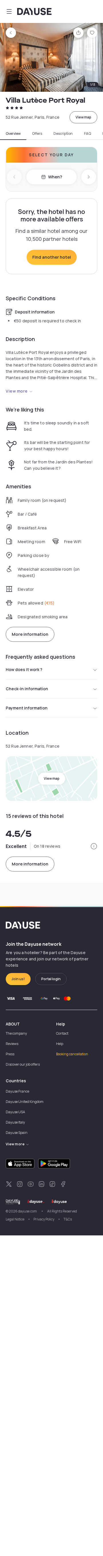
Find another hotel (51, 257)
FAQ (87, 133)
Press (10, 1054)
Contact (62, 1033)
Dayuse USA (15, 1112)
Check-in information (27, 688)
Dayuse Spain (16, 1132)
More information (30, 634)
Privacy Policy (43, 1219)
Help (59, 1043)
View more (17, 391)
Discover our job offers (23, 1064)
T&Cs (68, 1219)
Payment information (26, 708)
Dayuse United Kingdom (24, 1101)
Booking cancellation (72, 1054)
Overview (13, 133)
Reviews (12, 1043)
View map (83, 117)
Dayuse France (17, 1091)
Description (63, 133)
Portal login (51, 978)
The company (16, 1033)
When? (55, 177)
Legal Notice (15, 1219)
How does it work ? (24, 669)
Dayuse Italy (15, 1122)
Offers (37, 133)
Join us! (18, 978)
